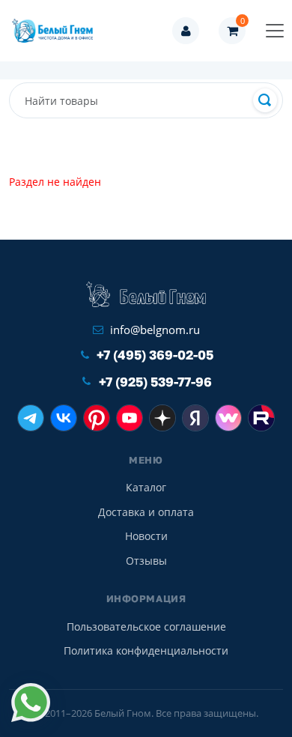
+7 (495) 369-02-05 (155, 355)
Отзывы (146, 560)
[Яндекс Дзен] (162, 418)
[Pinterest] (96, 418)
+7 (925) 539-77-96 (155, 381)
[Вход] (185, 30)
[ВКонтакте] (63, 418)
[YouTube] (129, 418)
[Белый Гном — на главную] (57, 31)
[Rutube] (261, 418)
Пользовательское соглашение (146, 626)
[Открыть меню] (275, 30)
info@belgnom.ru (155, 329)
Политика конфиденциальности (146, 650)
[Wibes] (228, 418)
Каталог (146, 487)
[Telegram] (30, 418)
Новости (146, 536)
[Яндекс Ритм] (195, 418)
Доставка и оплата (146, 512)
